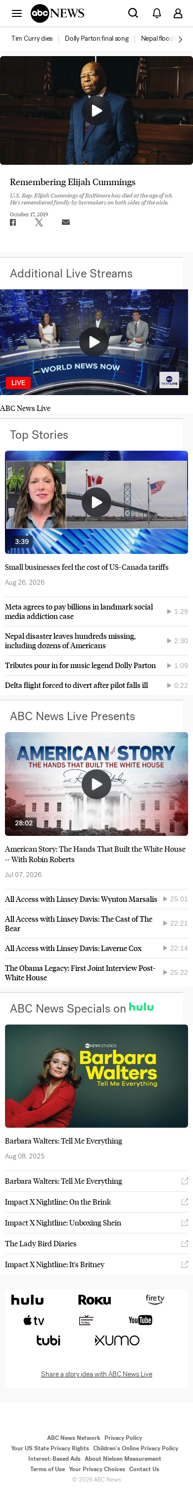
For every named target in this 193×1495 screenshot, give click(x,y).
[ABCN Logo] (57, 13)
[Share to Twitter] (39, 222)
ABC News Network (73, 1438)
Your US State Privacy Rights (50, 1448)
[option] (37, 39)
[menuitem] (31, 38)
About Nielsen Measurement (123, 1459)
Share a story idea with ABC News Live (96, 1374)
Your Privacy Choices (97, 1469)
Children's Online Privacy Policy (135, 1448)
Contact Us (144, 1469)
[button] (17, 13)
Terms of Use (47, 1469)
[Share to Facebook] (12, 222)
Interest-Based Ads (54, 1459)
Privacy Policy (123, 1438)
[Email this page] (66, 222)
